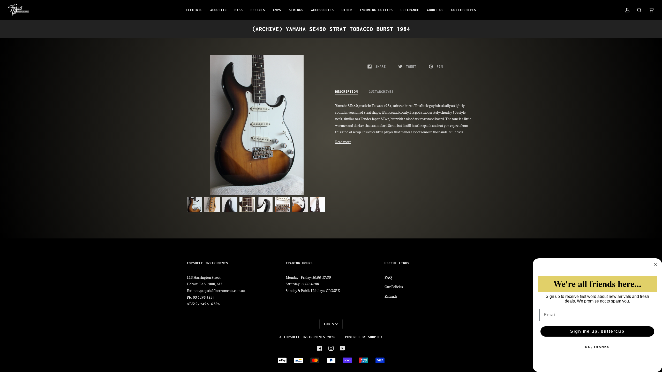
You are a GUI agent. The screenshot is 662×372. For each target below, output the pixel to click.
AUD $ (329, 324)
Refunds (391, 296)
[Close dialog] (655, 265)
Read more (343, 141)
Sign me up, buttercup (597, 331)
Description (346, 92)
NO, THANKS (597, 347)
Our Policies (394, 286)
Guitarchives (381, 92)
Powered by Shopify (363, 337)
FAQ (388, 277)
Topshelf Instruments (304, 337)
